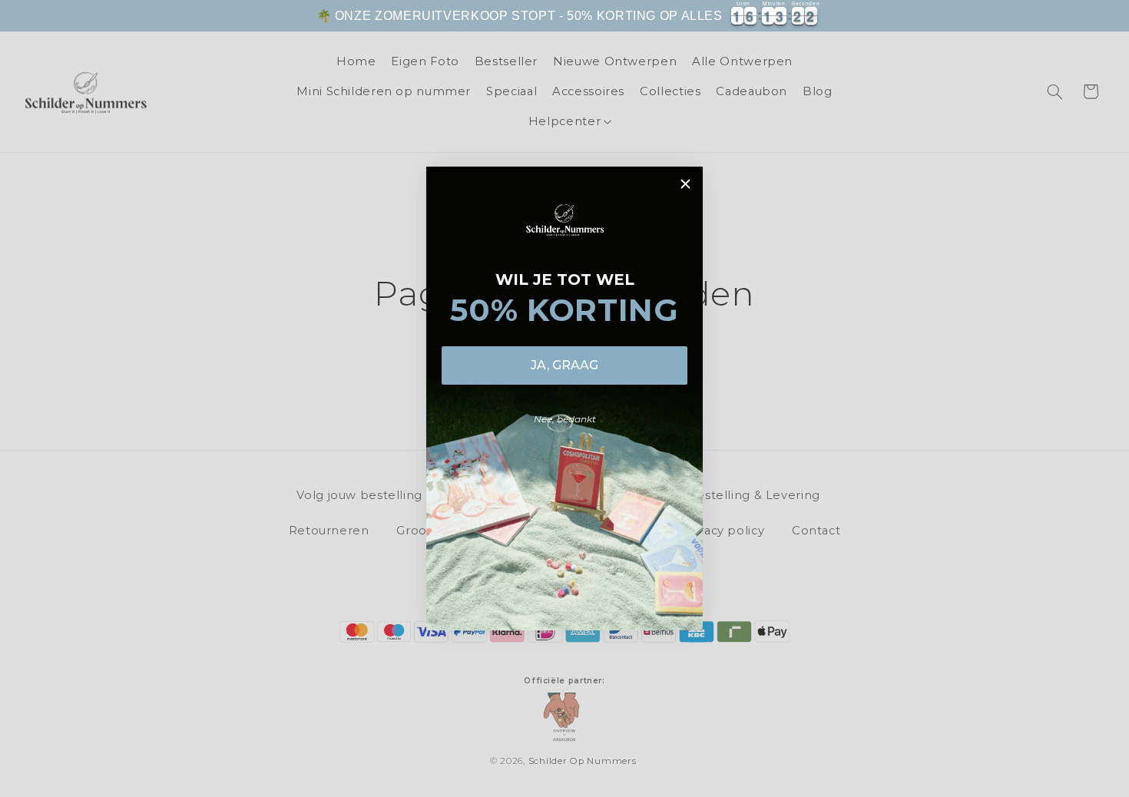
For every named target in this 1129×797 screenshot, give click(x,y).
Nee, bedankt (565, 419)
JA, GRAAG (564, 365)
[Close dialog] (685, 183)
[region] (564, 15)
